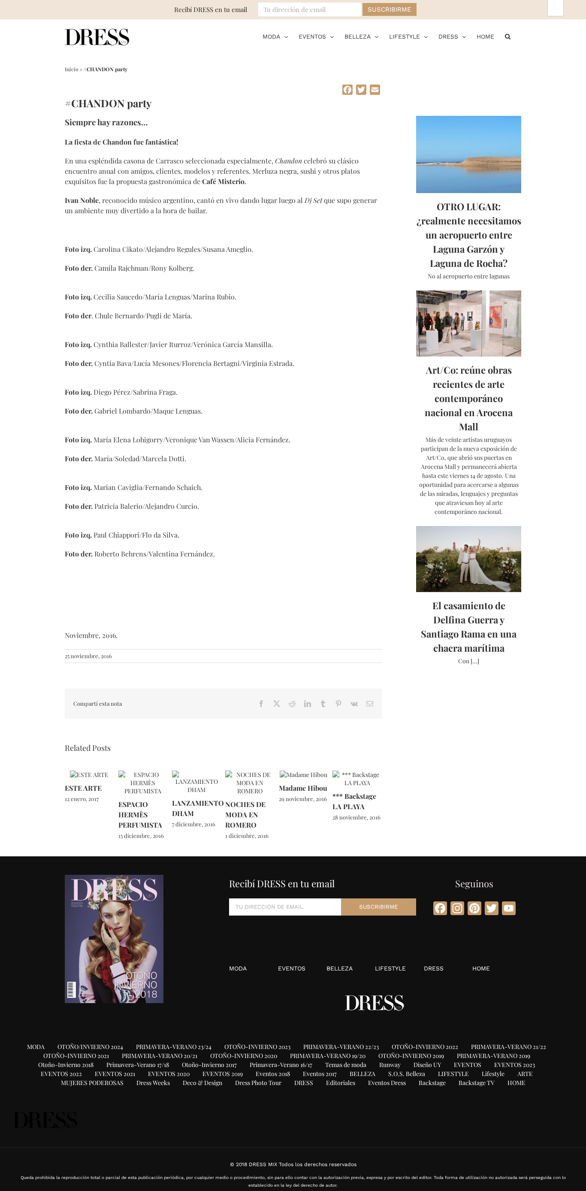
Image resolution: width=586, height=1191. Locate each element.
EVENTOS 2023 (514, 1065)
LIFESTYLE (390, 968)
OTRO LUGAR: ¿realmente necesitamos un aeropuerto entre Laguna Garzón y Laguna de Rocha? (469, 234)
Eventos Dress (387, 1083)
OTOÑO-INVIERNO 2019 (411, 1056)
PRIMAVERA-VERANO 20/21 (159, 1056)
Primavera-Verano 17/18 (137, 1065)
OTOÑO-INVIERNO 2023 (257, 1047)
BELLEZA (339, 968)
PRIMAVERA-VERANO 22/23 (341, 1047)
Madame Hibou (303, 787)
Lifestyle (493, 1074)
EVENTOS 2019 (222, 1074)
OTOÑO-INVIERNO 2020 (243, 1056)
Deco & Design (202, 1083)
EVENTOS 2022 (61, 1074)
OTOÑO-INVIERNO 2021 (76, 1056)
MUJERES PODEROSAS (92, 1083)
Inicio (72, 69)
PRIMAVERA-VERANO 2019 (493, 1056)
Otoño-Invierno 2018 (66, 1065)
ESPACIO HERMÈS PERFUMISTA (140, 814)
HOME (481, 968)
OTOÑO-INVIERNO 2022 (425, 1047)
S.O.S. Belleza (406, 1074)
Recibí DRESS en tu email (210, 9)
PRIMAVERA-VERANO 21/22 (508, 1047)
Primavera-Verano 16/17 (281, 1065)
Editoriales (340, 1083)
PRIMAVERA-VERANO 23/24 (173, 1047)
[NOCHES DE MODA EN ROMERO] (250, 775)
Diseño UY (427, 1065)
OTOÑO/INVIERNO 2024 (90, 1047)
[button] (507, 36)
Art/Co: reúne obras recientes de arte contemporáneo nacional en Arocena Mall (469, 398)
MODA (238, 968)
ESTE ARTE (83, 787)
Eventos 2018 (273, 1074)
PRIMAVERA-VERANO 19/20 (327, 1056)
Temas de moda (345, 1065)
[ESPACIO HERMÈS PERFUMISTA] (143, 775)
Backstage (432, 1083)
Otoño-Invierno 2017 (209, 1065)
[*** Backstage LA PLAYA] (357, 775)
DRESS (434, 968)
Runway (390, 1065)
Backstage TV (477, 1083)
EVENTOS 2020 (169, 1074)
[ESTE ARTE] (89, 775)
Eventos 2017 (320, 1074)
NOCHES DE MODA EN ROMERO (245, 814)
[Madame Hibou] (303, 775)
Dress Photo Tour (258, 1083)
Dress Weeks (153, 1083)
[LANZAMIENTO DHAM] (196, 775)
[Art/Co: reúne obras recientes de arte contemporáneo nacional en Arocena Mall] (468, 323)
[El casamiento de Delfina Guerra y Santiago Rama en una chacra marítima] (468, 559)
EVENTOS (291, 968)
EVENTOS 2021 (115, 1074)
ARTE (525, 1074)
